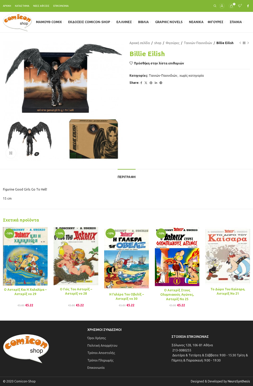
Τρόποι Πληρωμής (100, 360)
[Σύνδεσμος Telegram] (160, 83)
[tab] (127, 175)
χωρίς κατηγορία (191, 75)
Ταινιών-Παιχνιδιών (198, 43)
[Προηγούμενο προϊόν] (240, 43)
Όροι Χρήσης (96, 338)
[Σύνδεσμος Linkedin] (156, 83)
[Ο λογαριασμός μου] (222, 6)
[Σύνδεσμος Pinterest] (151, 83)
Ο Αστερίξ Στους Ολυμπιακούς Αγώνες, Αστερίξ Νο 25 (177, 294)
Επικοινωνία (96, 367)
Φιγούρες (172, 43)
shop (157, 43)
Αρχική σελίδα (139, 43)
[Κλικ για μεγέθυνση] (11, 153)
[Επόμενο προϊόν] (248, 43)
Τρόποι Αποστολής (101, 353)
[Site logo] (17, 22)
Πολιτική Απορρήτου (102, 345)
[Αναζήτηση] (214, 6)
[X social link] (145, 83)
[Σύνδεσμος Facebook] (248, 6)
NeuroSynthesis (239, 381)
